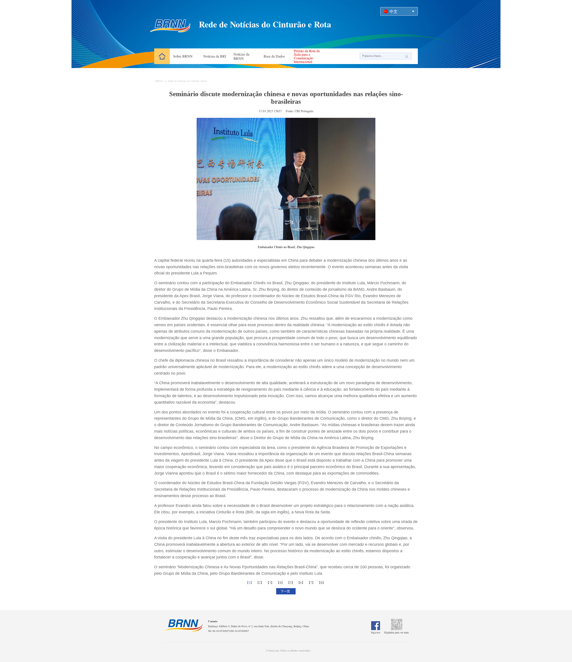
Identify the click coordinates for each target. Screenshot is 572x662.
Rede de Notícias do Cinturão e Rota (187, 81)
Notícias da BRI (214, 56)
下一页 (286, 591)
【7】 (311, 582)
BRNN (159, 81)
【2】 (260, 582)
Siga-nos (375, 632)
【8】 (322, 582)
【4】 (280, 582)
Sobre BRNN (183, 56)
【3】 (270, 582)
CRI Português (304, 111)
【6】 (301, 582)
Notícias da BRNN (241, 56)
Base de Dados (274, 56)
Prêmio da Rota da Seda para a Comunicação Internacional (307, 56)
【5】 (291, 582)
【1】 (250, 582)
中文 (393, 11)
